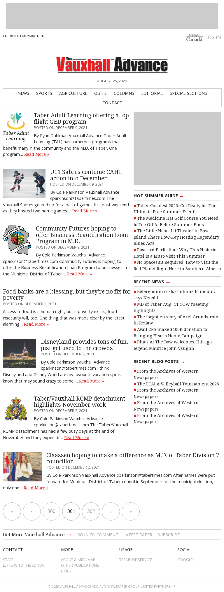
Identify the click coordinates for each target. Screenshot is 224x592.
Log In (213, 37)
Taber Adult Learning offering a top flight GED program (81, 118)
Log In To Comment (96, 534)
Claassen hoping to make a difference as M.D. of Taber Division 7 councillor (132, 458)
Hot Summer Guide (159, 195)
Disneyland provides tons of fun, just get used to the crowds (84, 344)
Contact (112, 102)
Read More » (36, 154)
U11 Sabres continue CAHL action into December (86, 175)
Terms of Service (135, 559)
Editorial (152, 93)
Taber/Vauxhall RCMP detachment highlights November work (79, 401)
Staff (8, 559)
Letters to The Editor (24, 565)
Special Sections (188, 93)
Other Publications (80, 565)
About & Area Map (78, 559)
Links (66, 571)
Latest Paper (137, 534)
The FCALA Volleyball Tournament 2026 (178, 384)
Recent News (152, 281)
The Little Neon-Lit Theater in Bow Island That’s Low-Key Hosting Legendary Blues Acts (176, 237)
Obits (100, 93)
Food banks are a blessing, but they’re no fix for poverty (67, 294)
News (23, 93)
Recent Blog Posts (159, 360)
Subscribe (169, 534)
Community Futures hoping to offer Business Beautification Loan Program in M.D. (82, 235)
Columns (124, 93)
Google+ (186, 559)
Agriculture (73, 93)
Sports (44, 93)
